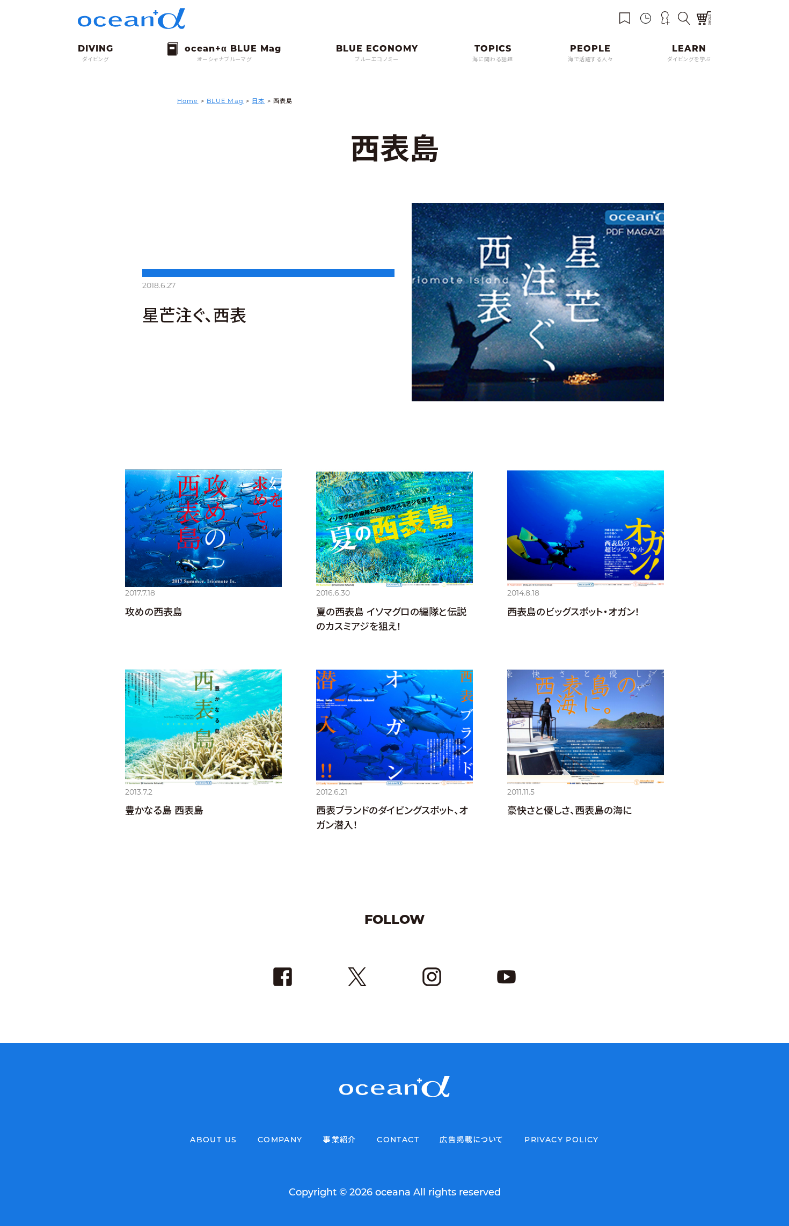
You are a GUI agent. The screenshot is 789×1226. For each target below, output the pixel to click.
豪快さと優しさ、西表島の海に (569, 811)
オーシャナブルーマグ (224, 59)
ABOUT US (213, 1139)
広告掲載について (471, 1139)
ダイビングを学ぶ (689, 59)
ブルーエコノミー (377, 59)
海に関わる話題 (492, 59)
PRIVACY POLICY (561, 1139)
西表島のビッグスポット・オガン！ (573, 612)
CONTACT (398, 1139)
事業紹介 (339, 1139)
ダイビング (95, 59)
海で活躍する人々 (590, 59)
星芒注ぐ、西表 (194, 315)
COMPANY (280, 1139)
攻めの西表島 (153, 612)
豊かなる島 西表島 (164, 811)
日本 (258, 101)
